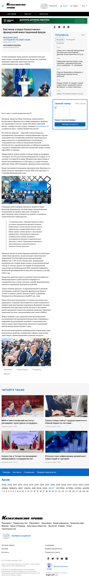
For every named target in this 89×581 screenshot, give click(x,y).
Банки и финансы (60, 523)
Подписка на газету (52, 552)
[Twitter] (59, 27)
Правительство (20, 523)
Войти (65, 6)
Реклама (6, 472)
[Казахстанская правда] (16, 6)
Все (83, 35)
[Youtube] (62, 558)
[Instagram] (66, 558)
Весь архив (80, 103)
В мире (61, 526)
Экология (52, 526)
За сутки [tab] (59, 39)
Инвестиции (24, 40)
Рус (83, 6)
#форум (6, 373)
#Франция (7, 369)
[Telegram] (64, 27)
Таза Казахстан (9, 529)
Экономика (46, 523)
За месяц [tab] (60, 43)
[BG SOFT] (56, 574)
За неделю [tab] (70, 39)
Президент (7, 523)
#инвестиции (22, 369)
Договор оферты (8, 545)
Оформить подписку (70, 124)
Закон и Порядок (17, 526)
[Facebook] (54, 27)
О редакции (29, 472)
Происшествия (77, 523)
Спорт (69, 526)
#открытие (36, 369)
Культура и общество (36, 526)
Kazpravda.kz (41, 126)
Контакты (17, 472)
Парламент (34, 523)
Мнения (5, 526)
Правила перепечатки (46, 472)
